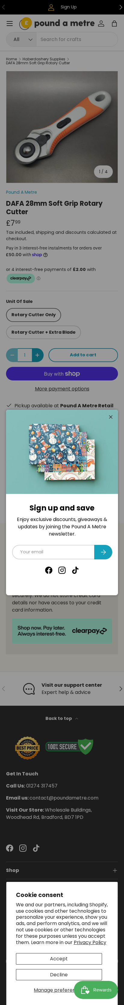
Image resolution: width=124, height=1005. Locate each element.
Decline (59, 974)
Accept (59, 958)
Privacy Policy (90, 942)
